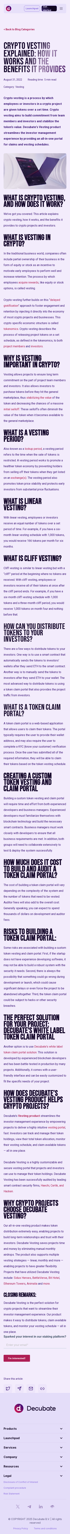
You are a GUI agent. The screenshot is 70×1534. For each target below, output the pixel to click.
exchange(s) (18, 478)
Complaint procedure (15, 1487)
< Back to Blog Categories (19, 29)
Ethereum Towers (14, 1283)
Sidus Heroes (22, 1278)
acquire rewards (28, 282)
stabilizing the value (39, 397)
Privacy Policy (20, 1528)
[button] (35, 1428)
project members (14, 346)
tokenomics (11, 329)
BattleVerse (39, 1278)
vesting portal (56, 1127)
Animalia (32, 1283)
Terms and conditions (45, 1528)
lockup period (33, 449)
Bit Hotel (53, 1278)
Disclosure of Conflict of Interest (21, 1482)
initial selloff (11, 409)
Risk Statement (12, 1493)
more (46, 1283)
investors (36, 346)
